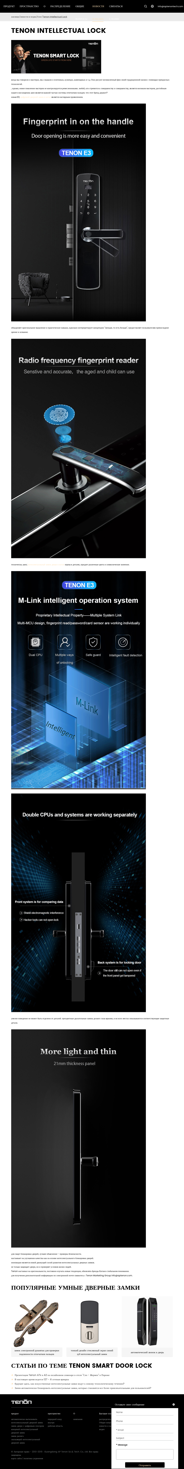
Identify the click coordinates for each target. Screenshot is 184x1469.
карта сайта (16, 1458)
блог (39, 16)
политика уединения (33, 1458)
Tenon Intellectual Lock (55, 16)
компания (77, 1419)
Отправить (145, 1465)
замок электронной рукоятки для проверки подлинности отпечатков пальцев (36, 1352)
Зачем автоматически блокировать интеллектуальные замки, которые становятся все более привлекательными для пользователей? (81, 1388)
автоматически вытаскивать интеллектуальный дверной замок (27, 1421)
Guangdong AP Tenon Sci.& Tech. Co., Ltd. (66, 1451)
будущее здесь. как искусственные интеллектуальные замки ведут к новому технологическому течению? (67, 1383)
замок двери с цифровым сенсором (27, 1426)
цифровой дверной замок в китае (35, 97)
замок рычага (17, 1436)
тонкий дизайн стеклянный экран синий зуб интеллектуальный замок (92, 1352)
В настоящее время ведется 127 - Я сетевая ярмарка (40, 1379)
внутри (51, 1422)
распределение (60, 6)
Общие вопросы (106, 1422)
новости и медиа (28, 16)
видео (102, 1429)
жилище (15, 16)
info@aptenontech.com (170, 6)
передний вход (55, 1419)
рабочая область (55, 1426)
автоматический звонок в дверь (147, 1352)
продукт (9, 6)
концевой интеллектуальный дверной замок (24, 1431)
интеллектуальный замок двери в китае (46, 564)
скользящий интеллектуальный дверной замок (25, 1441)
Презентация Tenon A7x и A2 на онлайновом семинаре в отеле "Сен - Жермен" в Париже (60, 1375)
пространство (29, 6)
